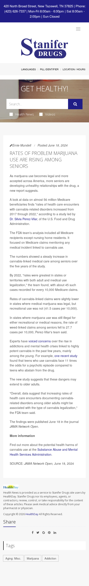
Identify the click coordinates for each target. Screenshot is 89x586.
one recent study (65, 356)
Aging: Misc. (13, 558)
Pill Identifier (49, 69)
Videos (50, 114)
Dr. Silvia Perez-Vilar (23, 219)
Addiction (50, 558)
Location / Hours (74, 69)
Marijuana (33, 558)
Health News (24, 114)
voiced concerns (40, 341)
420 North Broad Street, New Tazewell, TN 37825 (38, 6)
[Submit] (75, 104)
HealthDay (31, 514)
